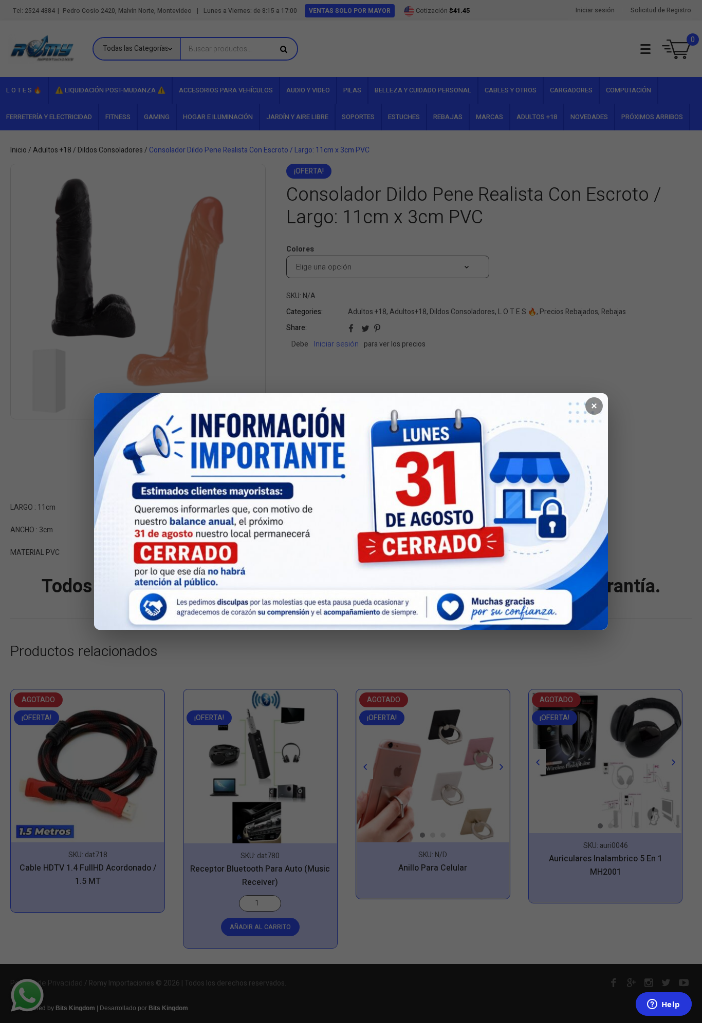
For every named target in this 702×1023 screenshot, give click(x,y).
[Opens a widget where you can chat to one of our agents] (663, 1005)
